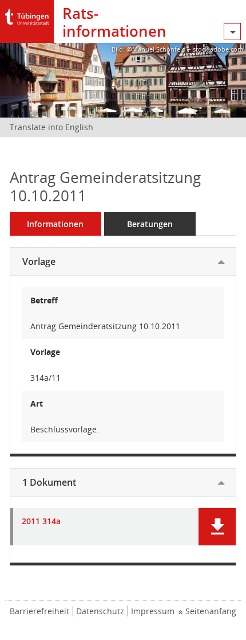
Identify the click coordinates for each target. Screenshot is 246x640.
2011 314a (41, 521)
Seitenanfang (210, 611)
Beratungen (150, 223)
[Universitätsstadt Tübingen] (27, 14)
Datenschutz (100, 611)
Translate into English (51, 127)
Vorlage (38, 261)
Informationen (55, 223)
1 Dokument (49, 482)
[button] (217, 526)
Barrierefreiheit (39, 611)
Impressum (152, 611)
